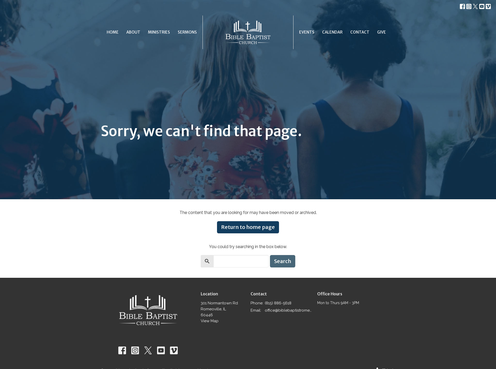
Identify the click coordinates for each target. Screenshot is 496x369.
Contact (359, 32)
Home (113, 32)
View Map (210, 321)
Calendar (332, 32)
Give (381, 32)
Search (282, 261)
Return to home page (248, 227)
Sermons (187, 32)
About (133, 32)
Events (306, 32)
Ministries (159, 32)
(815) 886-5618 (278, 303)
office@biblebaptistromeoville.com (288, 310)
